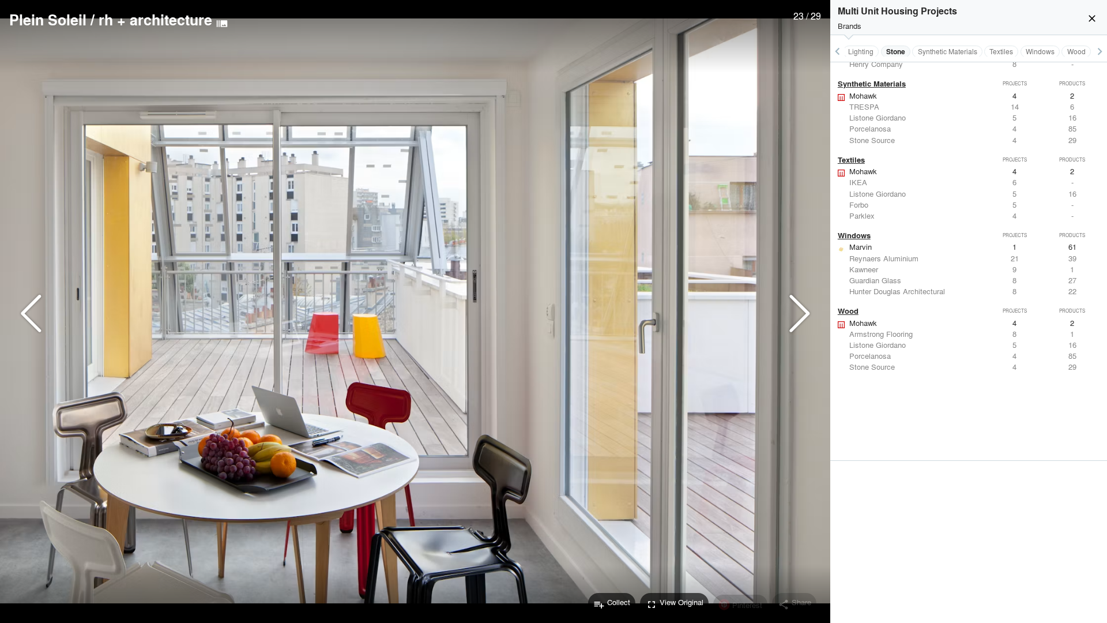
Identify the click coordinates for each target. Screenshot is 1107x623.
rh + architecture (155, 19)
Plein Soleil (47, 19)
